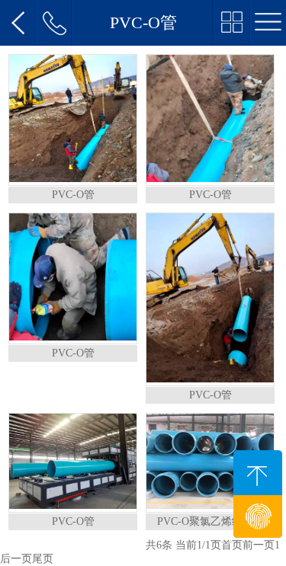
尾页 (42, 558)
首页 (232, 545)
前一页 (259, 545)
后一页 (16, 558)
